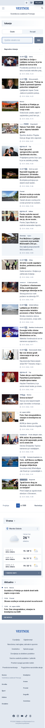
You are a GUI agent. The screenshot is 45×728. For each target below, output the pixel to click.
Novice (22, 101)
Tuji (30, 146)
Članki (12, 32)
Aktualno (9, 582)
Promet (22, 191)
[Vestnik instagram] (18, 716)
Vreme (9, 521)
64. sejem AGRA (25, 412)
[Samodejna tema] (26, 3)
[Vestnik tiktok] (26, 716)
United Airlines (33, 305)
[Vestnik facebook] (14, 716)
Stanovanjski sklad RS (35, 350)
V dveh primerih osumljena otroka (33, 282)
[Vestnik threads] (30, 716)
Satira (31, 56)
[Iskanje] (42, 8)
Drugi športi (34, 124)
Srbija (31, 260)
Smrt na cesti (33, 169)
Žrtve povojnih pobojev (33, 79)
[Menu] (3, 8)
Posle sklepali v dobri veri (35, 434)
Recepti (33, 32)
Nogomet (32, 479)
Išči (38, 40)
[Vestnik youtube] (22, 716)
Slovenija (23, 235)
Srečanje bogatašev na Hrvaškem (34, 457)
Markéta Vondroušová (36, 327)
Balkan (31, 211)
